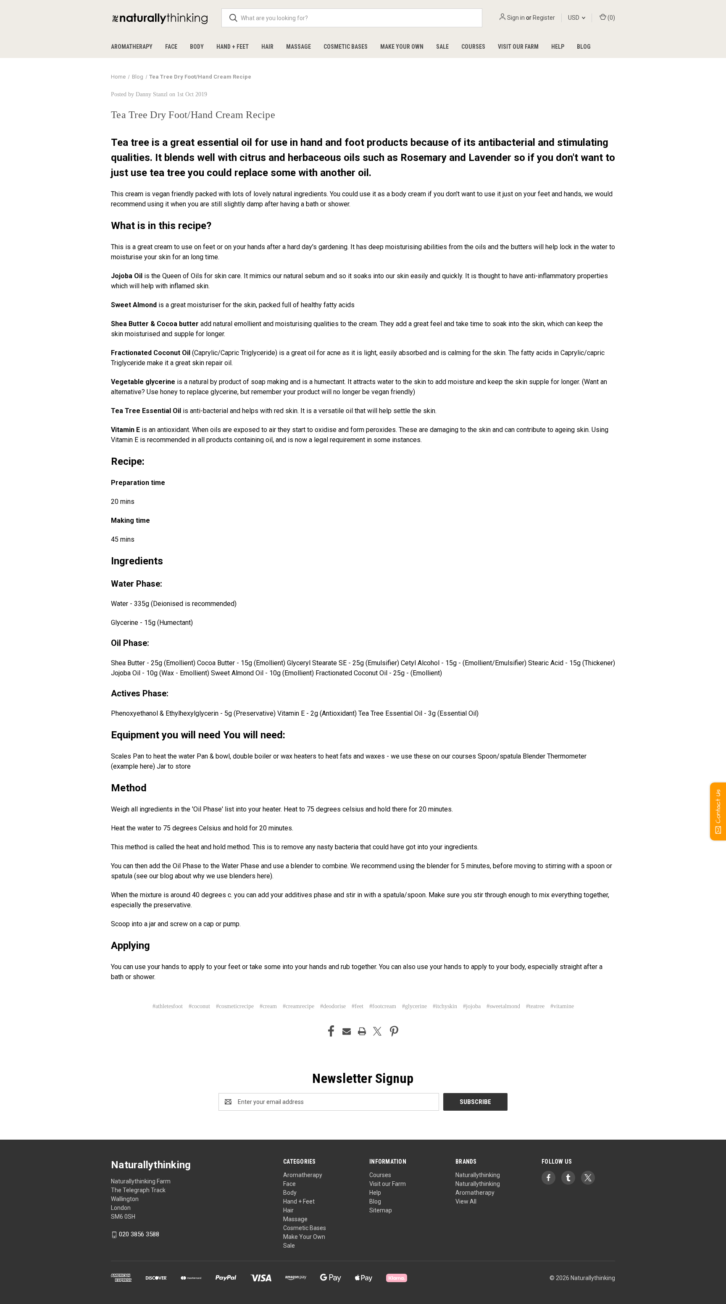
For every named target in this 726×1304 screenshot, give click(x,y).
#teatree (535, 1006)
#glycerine (414, 1006)
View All (465, 1201)
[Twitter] (377, 1031)
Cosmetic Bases (346, 46)
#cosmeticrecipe (235, 1006)
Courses (473, 46)
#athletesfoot (168, 1006)
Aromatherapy (132, 46)
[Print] (362, 1031)
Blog (584, 46)
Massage (298, 46)
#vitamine (562, 1006)
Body (197, 46)
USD (574, 17)
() (610, 17)
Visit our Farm (518, 46)
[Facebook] (331, 1031)
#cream (268, 1006)
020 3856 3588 (139, 1234)
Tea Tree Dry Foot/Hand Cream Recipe (193, 114)
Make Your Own (402, 46)
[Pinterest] (394, 1031)
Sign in (516, 17)
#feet (357, 1006)
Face (171, 46)
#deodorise (333, 1006)
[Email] (346, 1031)
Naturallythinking (477, 1175)
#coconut (199, 1006)
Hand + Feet (232, 46)
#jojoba (472, 1006)
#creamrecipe (298, 1006)
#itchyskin (445, 1006)
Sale (442, 46)
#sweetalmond (503, 1006)
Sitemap (380, 1210)
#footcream (382, 1006)
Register (544, 17)
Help (557, 46)
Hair (267, 46)
